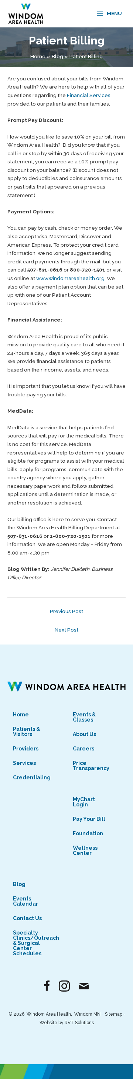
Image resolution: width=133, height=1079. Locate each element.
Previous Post (66, 611)
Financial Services (88, 95)
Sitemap (113, 1014)
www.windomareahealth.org (70, 278)
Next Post (66, 630)
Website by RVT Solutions (67, 1022)
